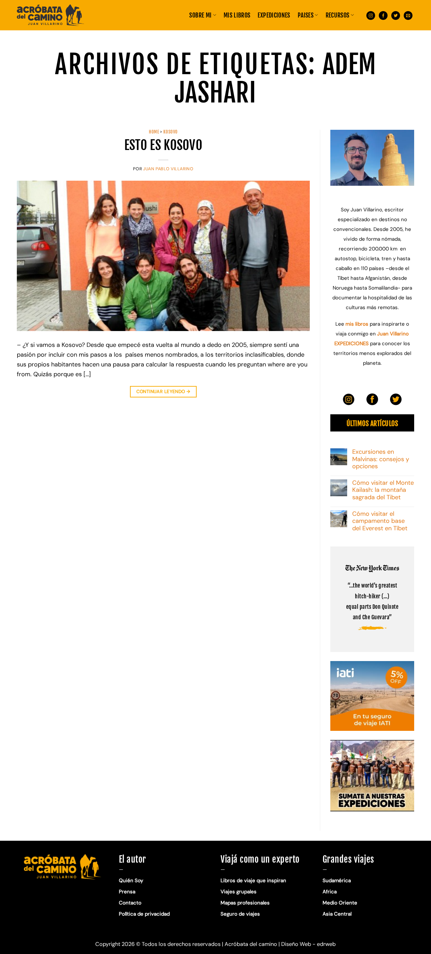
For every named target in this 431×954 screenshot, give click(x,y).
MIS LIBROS (237, 15)
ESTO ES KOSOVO (163, 145)
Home (154, 132)
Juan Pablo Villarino (168, 169)
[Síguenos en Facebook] (383, 15)
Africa (330, 891)
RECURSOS (338, 15)
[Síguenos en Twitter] (395, 15)
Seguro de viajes (240, 914)
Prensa (127, 891)
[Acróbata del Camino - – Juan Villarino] (50, 15)
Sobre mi (200, 15)
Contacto (130, 902)
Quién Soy (131, 880)
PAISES (305, 15)
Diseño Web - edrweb (308, 944)
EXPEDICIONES (274, 15)
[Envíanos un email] (408, 15)
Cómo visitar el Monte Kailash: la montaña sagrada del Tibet (383, 490)
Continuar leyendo (163, 391)
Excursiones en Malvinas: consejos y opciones (380, 459)
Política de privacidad (145, 914)
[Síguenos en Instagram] (370, 15)
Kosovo (170, 132)
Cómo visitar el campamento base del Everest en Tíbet (379, 521)
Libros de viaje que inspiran (253, 880)
